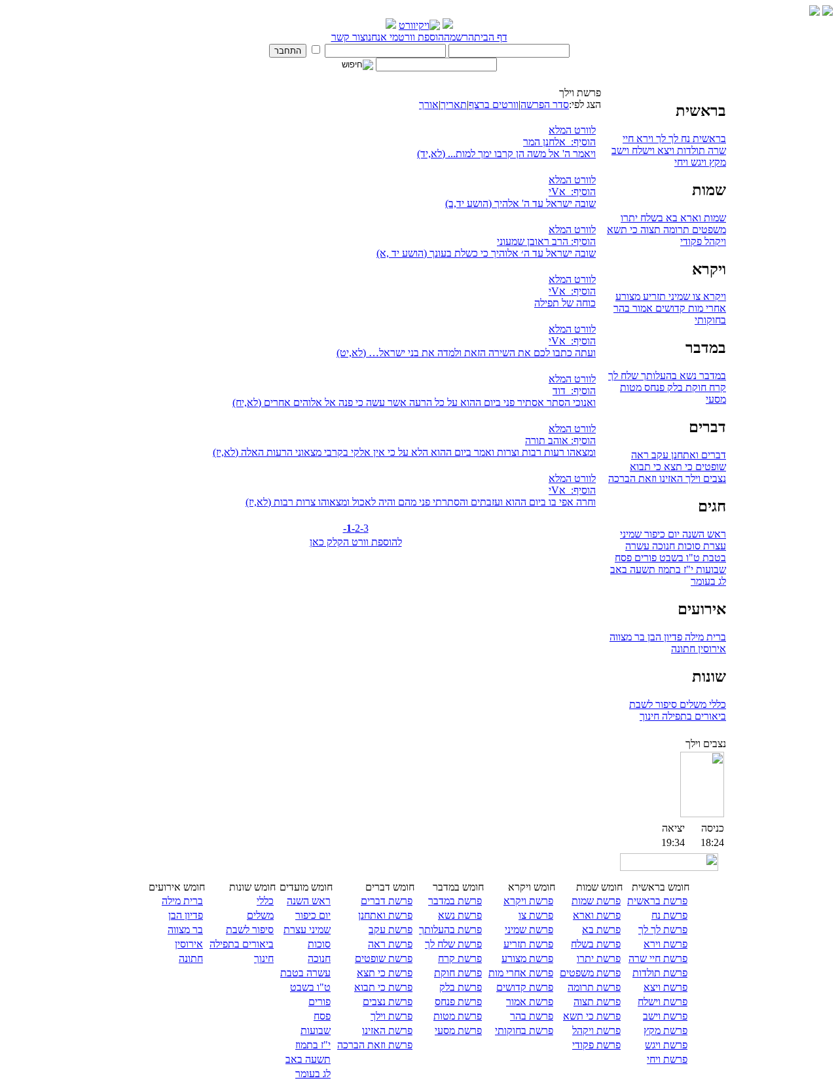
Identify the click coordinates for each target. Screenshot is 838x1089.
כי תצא (677, 466)
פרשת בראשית (657, 900)
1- (350, 528)
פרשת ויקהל (596, 1030)
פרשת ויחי (667, 1059)
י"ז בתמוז (674, 569)
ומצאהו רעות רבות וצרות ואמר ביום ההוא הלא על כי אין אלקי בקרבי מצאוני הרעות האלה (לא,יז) (404, 452)
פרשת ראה (390, 944)
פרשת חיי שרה (657, 958)
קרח (716, 387)
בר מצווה (627, 636)
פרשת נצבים (387, 1001)
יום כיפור (661, 534)
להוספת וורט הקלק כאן (356, 541)
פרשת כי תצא (384, 972)
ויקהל (714, 241)
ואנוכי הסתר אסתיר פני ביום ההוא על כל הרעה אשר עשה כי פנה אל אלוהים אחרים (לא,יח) (414, 402)
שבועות (709, 569)
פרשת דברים (386, 900)
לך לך (665, 138)
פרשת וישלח (662, 1001)
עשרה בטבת (305, 972)
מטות (631, 387)
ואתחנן (683, 454)
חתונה (683, 648)
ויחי (681, 162)
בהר (621, 308)
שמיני (678, 296)
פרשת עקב (390, 929)
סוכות (688, 545)
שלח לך (623, 375)
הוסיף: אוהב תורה (560, 440)
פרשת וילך (391, 1016)
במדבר (711, 375)
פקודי (691, 241)
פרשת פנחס (458, 1001)
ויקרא (713, 296)
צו (695, 296)
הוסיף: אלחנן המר (559, 141)
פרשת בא (601, 929)
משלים (691, 704)
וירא (643, 138)
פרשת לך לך (662, 929)
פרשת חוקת (458, 972)
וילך (692, 478)
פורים (644, 557)
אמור (641, 308)
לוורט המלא (572, 130)
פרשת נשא (460, 915)
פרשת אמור (529, 1001)
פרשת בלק (460, 987)
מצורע (627, 296)
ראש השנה (703, 534)
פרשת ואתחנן (385, 915)
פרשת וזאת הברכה (374, 1044)
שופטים (709, 466)
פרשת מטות (457, 1016)
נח (684, 138)
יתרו (629, 217)
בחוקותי (710, 319)
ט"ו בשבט (678, 557)
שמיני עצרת (307, 929)
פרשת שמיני (529, 929)
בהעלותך (657, 375)
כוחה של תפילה (565, 302)
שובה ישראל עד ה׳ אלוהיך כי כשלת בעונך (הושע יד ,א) (486, 253)
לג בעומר (708, 581)
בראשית (708, 138)
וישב (620, 150)
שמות (713, 217)
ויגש (697, 162)
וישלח (642, 150)
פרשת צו (536, 915)
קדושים (669, 308)
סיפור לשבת (653, 704)
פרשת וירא (665, 944)
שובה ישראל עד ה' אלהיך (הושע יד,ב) (520, 203)
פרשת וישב (665, 1016)
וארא (689, 217)
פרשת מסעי (458, 1030)
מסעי (716, 399)
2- (359, 528)
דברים (712, 454)
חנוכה (662, 545)
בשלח (650, 217)
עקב (658, 454)
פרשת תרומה (594, 987)
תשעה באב (632, 569)
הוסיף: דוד (574, 390)
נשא (687, 375)
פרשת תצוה (597, 1001)
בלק (674, 387)
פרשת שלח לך (453, 944)
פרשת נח (669, 915)
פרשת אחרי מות (520, 972)
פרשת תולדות (659, 972)
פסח (623, 557)
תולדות (689, 150)
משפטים (707, 229)
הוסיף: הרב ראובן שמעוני (546, 241)
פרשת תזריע (528, 944)
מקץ (716, 162)
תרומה (675, 229)
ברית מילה (704, 636)
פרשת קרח (460, 958)
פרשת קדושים (524, 987)
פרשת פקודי (596, 1044)
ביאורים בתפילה (692, 716)
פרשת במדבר (455, 900)
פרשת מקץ (665, 1030)
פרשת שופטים (383, 958)
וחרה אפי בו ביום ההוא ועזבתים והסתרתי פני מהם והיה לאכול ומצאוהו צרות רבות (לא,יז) (421, 502)
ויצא (664, 150)
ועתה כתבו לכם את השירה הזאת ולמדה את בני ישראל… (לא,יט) (466, 352)
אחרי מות (705, 308)
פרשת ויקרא (528, 900)
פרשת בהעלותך (450, 929)
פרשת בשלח (596, 944)
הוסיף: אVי (572, 191)
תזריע (653, 296)
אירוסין (710, 648)
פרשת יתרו (599, 958)
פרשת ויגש (666, 1044)
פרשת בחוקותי (524, 1030)
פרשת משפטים (590, 972)
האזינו (670, 478)
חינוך (649, 716)
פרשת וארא (597, 915)
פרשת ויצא (665, 987)
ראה (640, 454)
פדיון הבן (663, 636)
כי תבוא (645, 466)
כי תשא (622, 229)
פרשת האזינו (387, 1030)
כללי (716, 704)
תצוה (649, 229)
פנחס (653, 387)
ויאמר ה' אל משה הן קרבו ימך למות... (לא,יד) (506, 153)
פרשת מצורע (527, 958)
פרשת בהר (531, 1016)
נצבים (713, 478)
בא (670, 217)
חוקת (694, 387)
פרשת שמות (596, 900)
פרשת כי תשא (592, 1016)
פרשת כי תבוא (383, 987)
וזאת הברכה (632, 478)
